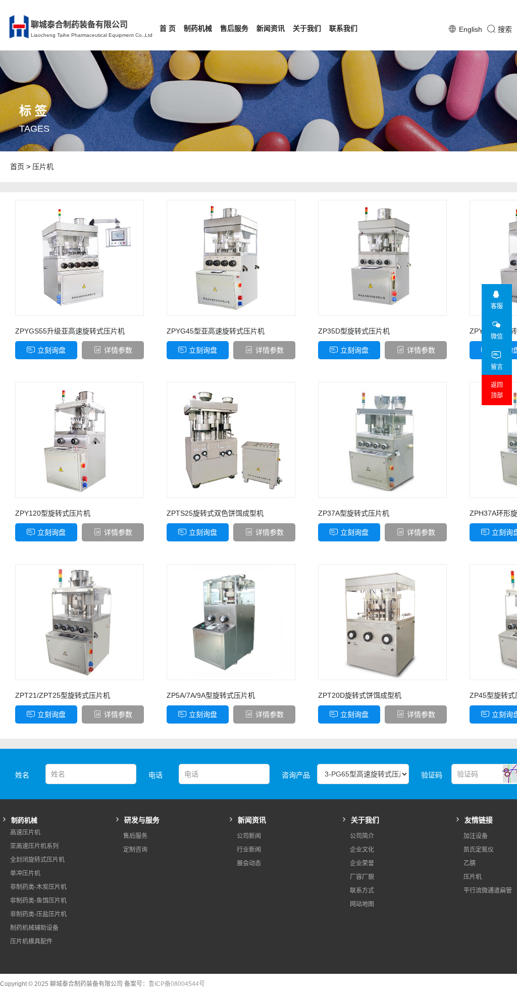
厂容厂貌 (362, 876)
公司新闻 (249, 836)
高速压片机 (25, 832)
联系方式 (362, 890)
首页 (17, 166)
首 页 (168, 28)
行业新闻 (249, 849)
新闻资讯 (270, 28)
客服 (497, 306)
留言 (497, 366)
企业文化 (362, 849)
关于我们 (307, 28)
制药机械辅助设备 (34, 927)
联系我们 (343, 28)
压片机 (43, 166)
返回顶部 (497, 390)
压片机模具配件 (31, 941)
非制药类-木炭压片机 (38, 887)
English (470, 29)
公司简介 (362, 836)
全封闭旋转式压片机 (37, 859)
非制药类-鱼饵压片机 (38, 900)
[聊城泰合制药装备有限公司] (13, 26)
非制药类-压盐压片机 (38, 914)
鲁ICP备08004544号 (176, 983)
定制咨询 (135, 849)
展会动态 (249, 863)
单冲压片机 (25, 873)
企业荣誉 (362, 863)
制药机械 (198, 28)
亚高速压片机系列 (34, 846)
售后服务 (234, 28)
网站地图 (362, 904)
